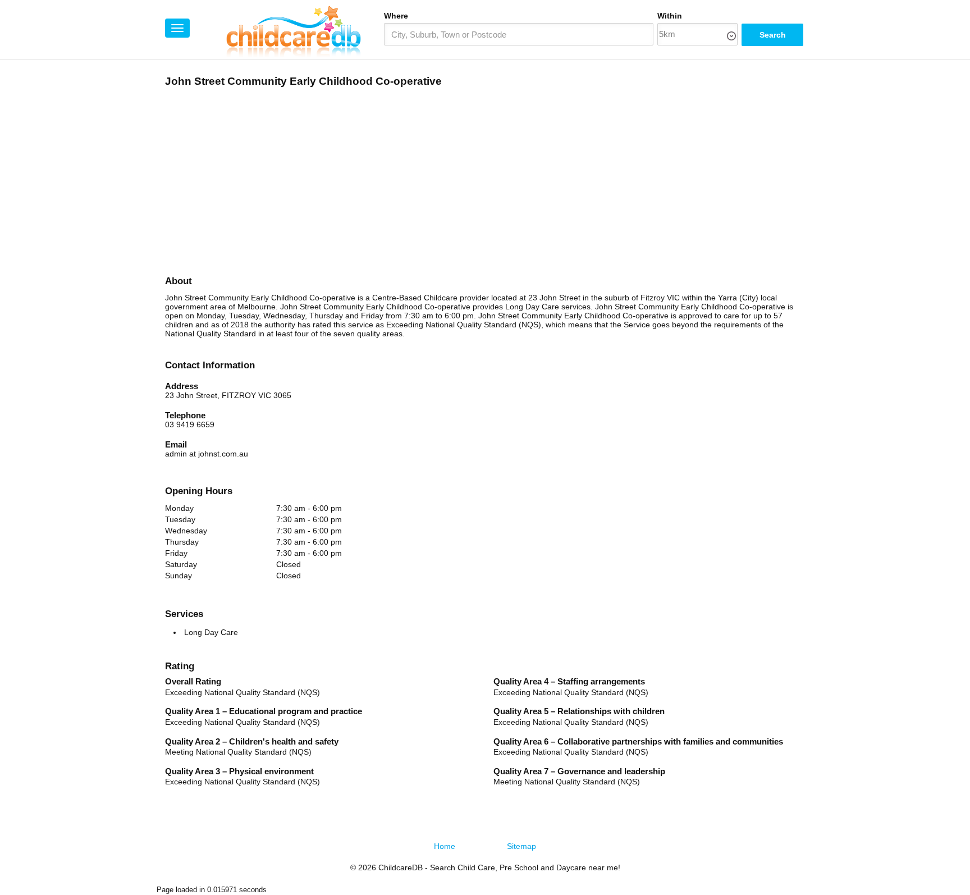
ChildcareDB (400, 867)
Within (669, 15)
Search (772, 34)
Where (396, 15)
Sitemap (521, 846)
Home (444, 846)
